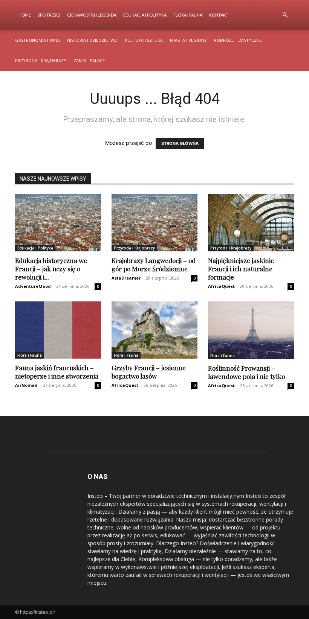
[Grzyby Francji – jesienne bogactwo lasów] (154, 330)
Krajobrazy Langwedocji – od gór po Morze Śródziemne (154, 264)
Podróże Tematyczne (238, 40)
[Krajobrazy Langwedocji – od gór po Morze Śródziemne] (154, 222)
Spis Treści (49, 14)
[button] (285, 15)
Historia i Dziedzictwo (92, 40)
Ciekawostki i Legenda (91, 14)
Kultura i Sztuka (144, 40)
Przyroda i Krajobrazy (40, 60)
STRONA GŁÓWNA (180, 143)
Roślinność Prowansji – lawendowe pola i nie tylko (246, 372)
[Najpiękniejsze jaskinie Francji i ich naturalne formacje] (251, 222)
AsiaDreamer (126, 278)
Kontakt (218, 14)
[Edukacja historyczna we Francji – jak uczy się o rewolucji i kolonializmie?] (58, 222)
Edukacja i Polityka (145, 14)
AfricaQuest (221, 286)
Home (24, 14)
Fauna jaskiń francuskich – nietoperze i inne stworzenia (56, 371)
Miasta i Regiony (188, 40)
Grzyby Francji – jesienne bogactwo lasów (149, 371)
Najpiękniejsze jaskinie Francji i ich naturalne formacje (241, 268)
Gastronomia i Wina (37, 40)
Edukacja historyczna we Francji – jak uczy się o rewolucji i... (51, 268)
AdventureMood (33, 286)
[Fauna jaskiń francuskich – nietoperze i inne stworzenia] (58, 330)
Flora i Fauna (187, 14)
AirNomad (26, 385)
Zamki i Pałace (89, 60)
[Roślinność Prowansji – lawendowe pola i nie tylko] (251, 330)
